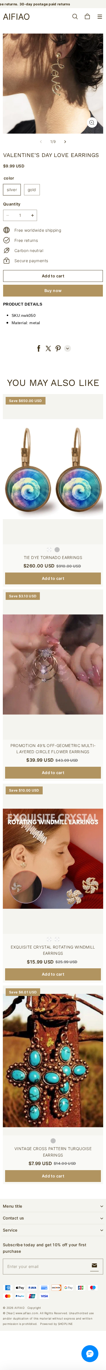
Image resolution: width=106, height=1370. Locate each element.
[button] (100, 16)
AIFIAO (19, 1307)
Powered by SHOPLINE (56, 1323)
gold (32, 189)
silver (12, 189)
